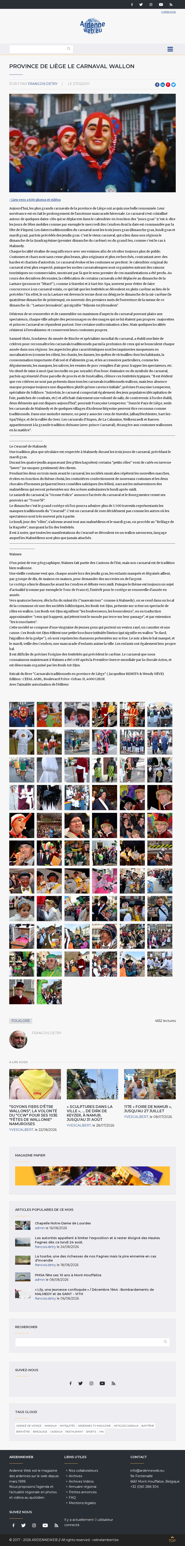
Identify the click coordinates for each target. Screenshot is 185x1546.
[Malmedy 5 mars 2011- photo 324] (21, 964)
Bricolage (40, 1431)
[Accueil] (92, 34)
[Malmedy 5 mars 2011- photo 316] (132, 964)
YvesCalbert (21, 1130)
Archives (75, 1476)
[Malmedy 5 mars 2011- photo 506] (49, 936)
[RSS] (171, 5)
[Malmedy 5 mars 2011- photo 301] (104, 936)
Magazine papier (92, 1175)
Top (172, 1541)
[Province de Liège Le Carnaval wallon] (21, 714)
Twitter (173, 84)
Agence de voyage (29, 1425)
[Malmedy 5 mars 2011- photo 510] (132, 880)
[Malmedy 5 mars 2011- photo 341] (132, 936)
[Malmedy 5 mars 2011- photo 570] (159, 880)
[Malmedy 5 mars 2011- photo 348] (21, 991)
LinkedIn (162, 84)
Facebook (157, 84)
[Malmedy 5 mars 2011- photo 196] (77, 853)
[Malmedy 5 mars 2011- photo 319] (159, 936)
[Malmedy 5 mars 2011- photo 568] (21, 908)
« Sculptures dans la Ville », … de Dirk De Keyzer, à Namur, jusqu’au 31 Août (90, 1113)
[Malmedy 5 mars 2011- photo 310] (77, 936)
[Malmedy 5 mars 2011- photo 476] (132, 908)
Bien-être (23, 1431)
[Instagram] (151, 5)
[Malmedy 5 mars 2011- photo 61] (49, 825)
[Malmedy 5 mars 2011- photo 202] (21, 880)
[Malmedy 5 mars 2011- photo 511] (104, 908)
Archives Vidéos (81, 1481)
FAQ (72, 1497)
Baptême (147, 1425)
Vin (101, 1431)
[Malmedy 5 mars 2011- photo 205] (77, 880)
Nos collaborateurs (83, 1471)
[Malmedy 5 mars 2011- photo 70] (159, 797)
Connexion (168, 11)
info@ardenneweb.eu (147, 1471)
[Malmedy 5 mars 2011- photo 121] (104, 825)
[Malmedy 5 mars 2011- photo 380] (104, 880)
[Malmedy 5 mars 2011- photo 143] (159, 825)
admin (40, 1228)
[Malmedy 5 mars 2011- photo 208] (49, 880)
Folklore (21, 1021)
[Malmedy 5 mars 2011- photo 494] (21, 936)
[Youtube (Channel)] (161, 5)
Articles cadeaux (126, 1425)
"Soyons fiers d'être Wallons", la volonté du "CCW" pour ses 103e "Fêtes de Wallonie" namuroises (33, 1115)
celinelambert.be (105, 1540)
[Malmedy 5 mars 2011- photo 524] (77, 908)
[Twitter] (141, 5)
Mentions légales (82, 1503)
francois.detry (43, 84)
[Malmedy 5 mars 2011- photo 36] (104, 797)
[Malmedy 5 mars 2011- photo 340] (49, 991)
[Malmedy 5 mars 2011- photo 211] (132, 853)
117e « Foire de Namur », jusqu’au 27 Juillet (148, 1109)
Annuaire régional (82, 1487)
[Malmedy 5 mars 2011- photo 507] (159, 908)
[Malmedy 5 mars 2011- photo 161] (21, 853)
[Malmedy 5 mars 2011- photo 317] (159, 964)
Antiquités (67, 1425)
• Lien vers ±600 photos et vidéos (35, 200)
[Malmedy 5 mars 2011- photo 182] (49, 853)
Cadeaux (56, 1431)
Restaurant (74, 1431)
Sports (91, 1431)
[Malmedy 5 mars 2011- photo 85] (21, 825)
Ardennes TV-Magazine (94, 1425)
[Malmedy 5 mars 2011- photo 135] (132, 825)
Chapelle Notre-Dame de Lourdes (63, 1223)
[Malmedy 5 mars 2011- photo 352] (77, 964)
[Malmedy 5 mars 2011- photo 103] (77, 825)
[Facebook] (132, 5)
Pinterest (168, 84)
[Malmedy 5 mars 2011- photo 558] (49, 908)
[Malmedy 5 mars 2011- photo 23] (104, 853)
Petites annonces (83, 1492)
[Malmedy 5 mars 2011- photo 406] (49, 964)
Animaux (50, 1425)
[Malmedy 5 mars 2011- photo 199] (159, 853)
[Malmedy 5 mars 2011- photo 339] (104, 964)
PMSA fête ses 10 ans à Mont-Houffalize (68, 1275)
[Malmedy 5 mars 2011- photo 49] (132, 797)
